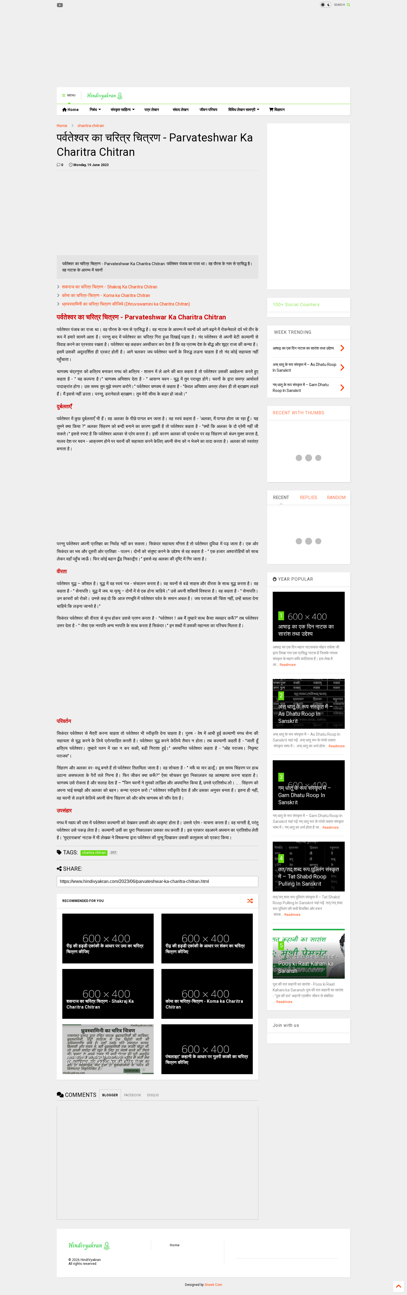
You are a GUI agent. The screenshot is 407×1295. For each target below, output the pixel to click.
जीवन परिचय (208, 109)
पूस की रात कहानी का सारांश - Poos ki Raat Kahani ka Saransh (308, 963)
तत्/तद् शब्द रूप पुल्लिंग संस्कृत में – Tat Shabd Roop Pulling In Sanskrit (308, 876)
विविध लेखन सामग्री (241, 109)
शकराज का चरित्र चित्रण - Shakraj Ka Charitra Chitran (109, 286)
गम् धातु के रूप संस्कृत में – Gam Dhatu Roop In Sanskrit (304, 795)
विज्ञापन (279, 109)
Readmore (288, 665)
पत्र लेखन (152, 109)
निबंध (93, 109)
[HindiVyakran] (105, 97)
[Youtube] (60, 5)
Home (73, 109)
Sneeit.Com (213, 1285)
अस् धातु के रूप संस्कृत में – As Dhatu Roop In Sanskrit (305, 713)
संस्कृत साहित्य (121, 109)
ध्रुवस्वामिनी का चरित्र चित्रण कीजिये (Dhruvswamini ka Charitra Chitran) (126, 304)
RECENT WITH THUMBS (298, 412)
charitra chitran (91, 125)
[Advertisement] (157, 48)
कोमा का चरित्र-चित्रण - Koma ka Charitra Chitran (106, 295)
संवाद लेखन (181, 109)
